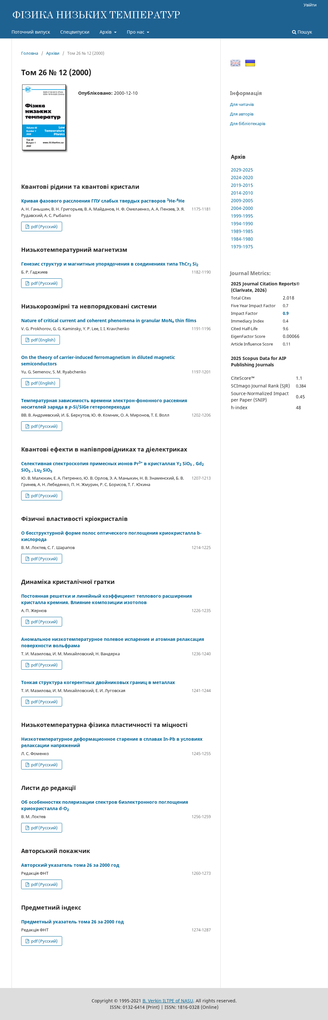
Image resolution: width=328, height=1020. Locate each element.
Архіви (52, 53)
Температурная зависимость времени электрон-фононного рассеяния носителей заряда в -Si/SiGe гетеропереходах (104, 403)
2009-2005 (242, 200)
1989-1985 (242, 231)
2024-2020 (242, 177)
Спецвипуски (74, 32)
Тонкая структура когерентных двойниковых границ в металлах (98, 682)
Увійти (310, 5)
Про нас (136, 32)
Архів (106, 32)
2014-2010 (242, 193)
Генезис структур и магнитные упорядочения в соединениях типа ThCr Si (109, 264)
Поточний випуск (31, 32)
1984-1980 (242, 239)
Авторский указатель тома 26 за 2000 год (70, 865)
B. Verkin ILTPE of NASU (168, 1001)
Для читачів (242, 104)
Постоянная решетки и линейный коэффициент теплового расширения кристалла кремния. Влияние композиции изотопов (106, 599)
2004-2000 (242, 208)
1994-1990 (242, 223)
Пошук (304, 32)
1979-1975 (242, 246)
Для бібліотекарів (247, 123)
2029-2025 (242, 170)
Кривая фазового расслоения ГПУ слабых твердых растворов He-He (102, 201)
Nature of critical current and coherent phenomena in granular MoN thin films (108, 320)
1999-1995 (242, 216)
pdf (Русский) (44, 226)
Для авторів (241, 114)
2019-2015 (242, 185)
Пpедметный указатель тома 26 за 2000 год (72, 922)
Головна (29, 53)
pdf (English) (42, 340)
